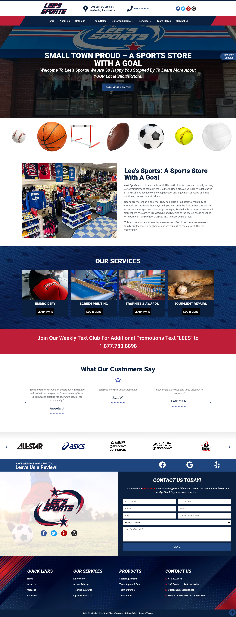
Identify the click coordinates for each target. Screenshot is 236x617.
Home (51, 21)
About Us (65, 21)
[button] (25, 403)
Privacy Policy (131, 613)
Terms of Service (146, 613)
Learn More (118, 83)
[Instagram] (193, 8)
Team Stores (164, 21)
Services (143, 21)
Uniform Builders (121, 21)
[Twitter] (183, 8)
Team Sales (99, 21)
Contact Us (182, 21)
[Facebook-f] (178, 8)
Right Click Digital (90, 613)
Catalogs (80, 21)
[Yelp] (188, 8)
